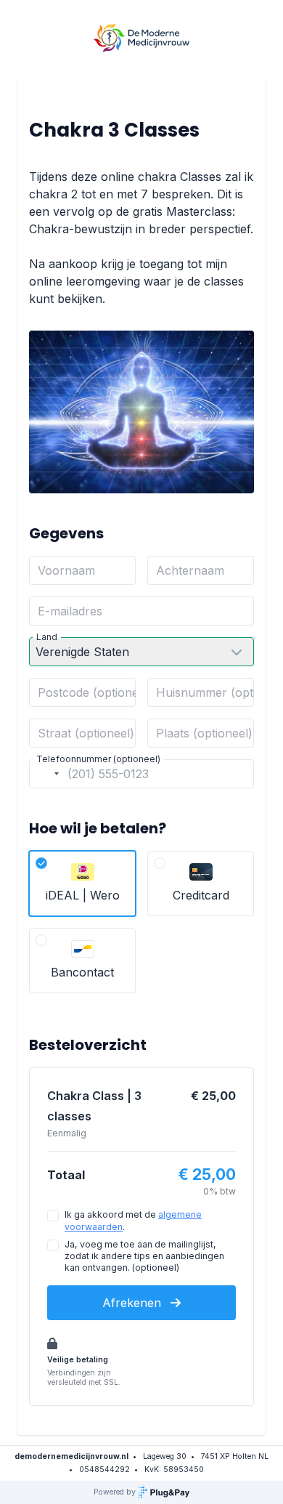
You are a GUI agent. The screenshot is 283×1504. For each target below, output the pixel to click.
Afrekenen (133, 1302)
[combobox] (46, 774)
